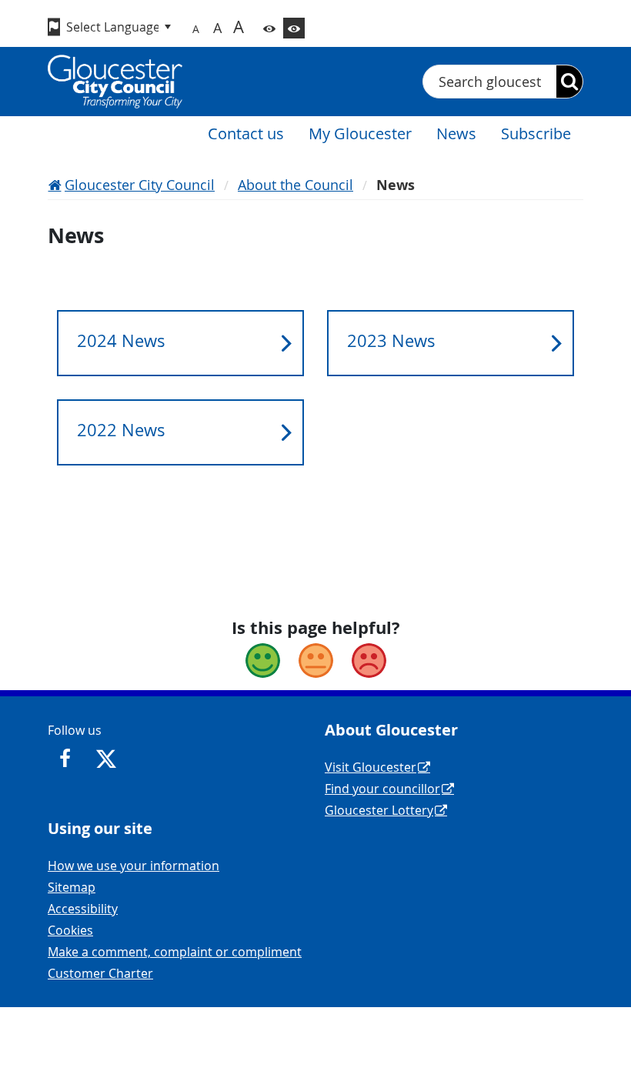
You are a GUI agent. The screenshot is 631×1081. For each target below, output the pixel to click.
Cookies (70, 930)
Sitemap (71, 887)
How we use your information (133, 865)
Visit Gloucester (370, 767)
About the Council (295, 184)
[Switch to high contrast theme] (294, 28)
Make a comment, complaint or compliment (175, 951)
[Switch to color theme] (269, 28)
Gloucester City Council (140, 184)
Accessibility (83, 908)
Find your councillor (382, 788)
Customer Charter (100, 973)
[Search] (569, 81)
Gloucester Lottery (379, 810)
